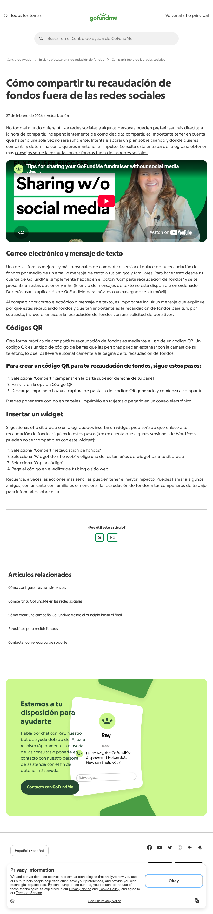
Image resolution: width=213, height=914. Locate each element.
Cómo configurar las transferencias (37, 588)
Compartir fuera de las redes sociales (138, 59)
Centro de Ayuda (19, 59)
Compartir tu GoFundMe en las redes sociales (45, 601)
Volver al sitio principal (187, 15)
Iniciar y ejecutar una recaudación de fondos (71, 59)
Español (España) (29, 850)
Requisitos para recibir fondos (33, 629)
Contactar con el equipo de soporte (37, 642)
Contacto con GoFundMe (50, 787)
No (112, 537)
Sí (99, 537)
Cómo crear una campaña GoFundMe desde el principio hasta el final (65, 615)
